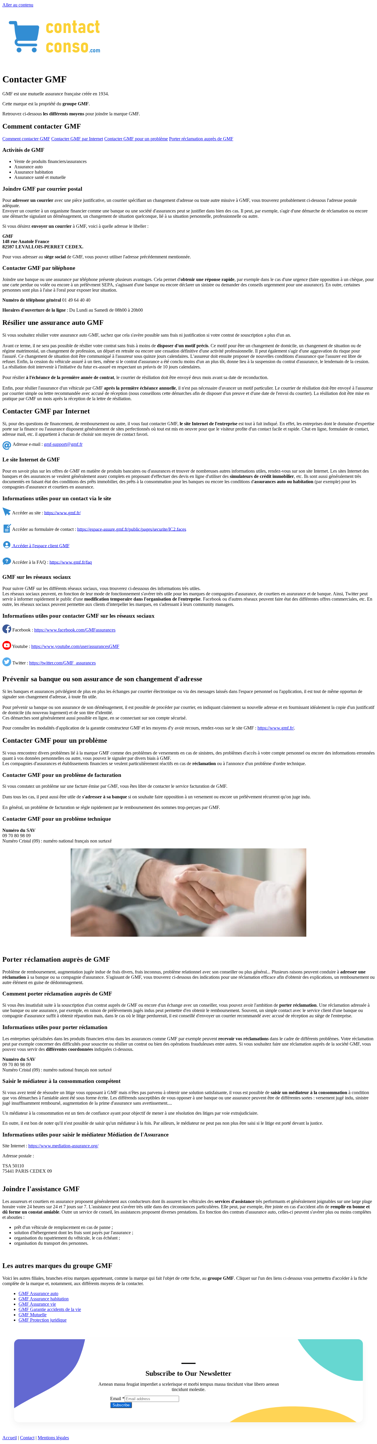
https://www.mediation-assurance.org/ (63, 1145)
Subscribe (121, 1405)
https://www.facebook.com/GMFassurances (74, 629)
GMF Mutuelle (33, 1314)
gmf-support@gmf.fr (63, 444)
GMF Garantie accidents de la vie (50, 1309)
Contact (27, 1437)
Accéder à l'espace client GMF (40, 545)
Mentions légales (53, 1437)
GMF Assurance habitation (44, 1298)
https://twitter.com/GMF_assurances (62, 662)
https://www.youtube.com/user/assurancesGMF (75, 646)
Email (117, 1398)
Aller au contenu (17, 4)
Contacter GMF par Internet (77, 138)
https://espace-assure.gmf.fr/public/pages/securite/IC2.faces (131, 528)
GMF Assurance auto (38, 1293)
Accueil (9, 1437)
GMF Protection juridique (43, 1319)
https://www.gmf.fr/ (62, 512)
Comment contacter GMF (26, 138)
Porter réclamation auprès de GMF (201, 138)
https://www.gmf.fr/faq (70, 561)
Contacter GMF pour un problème (136, 138)
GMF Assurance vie (37, 1304)
